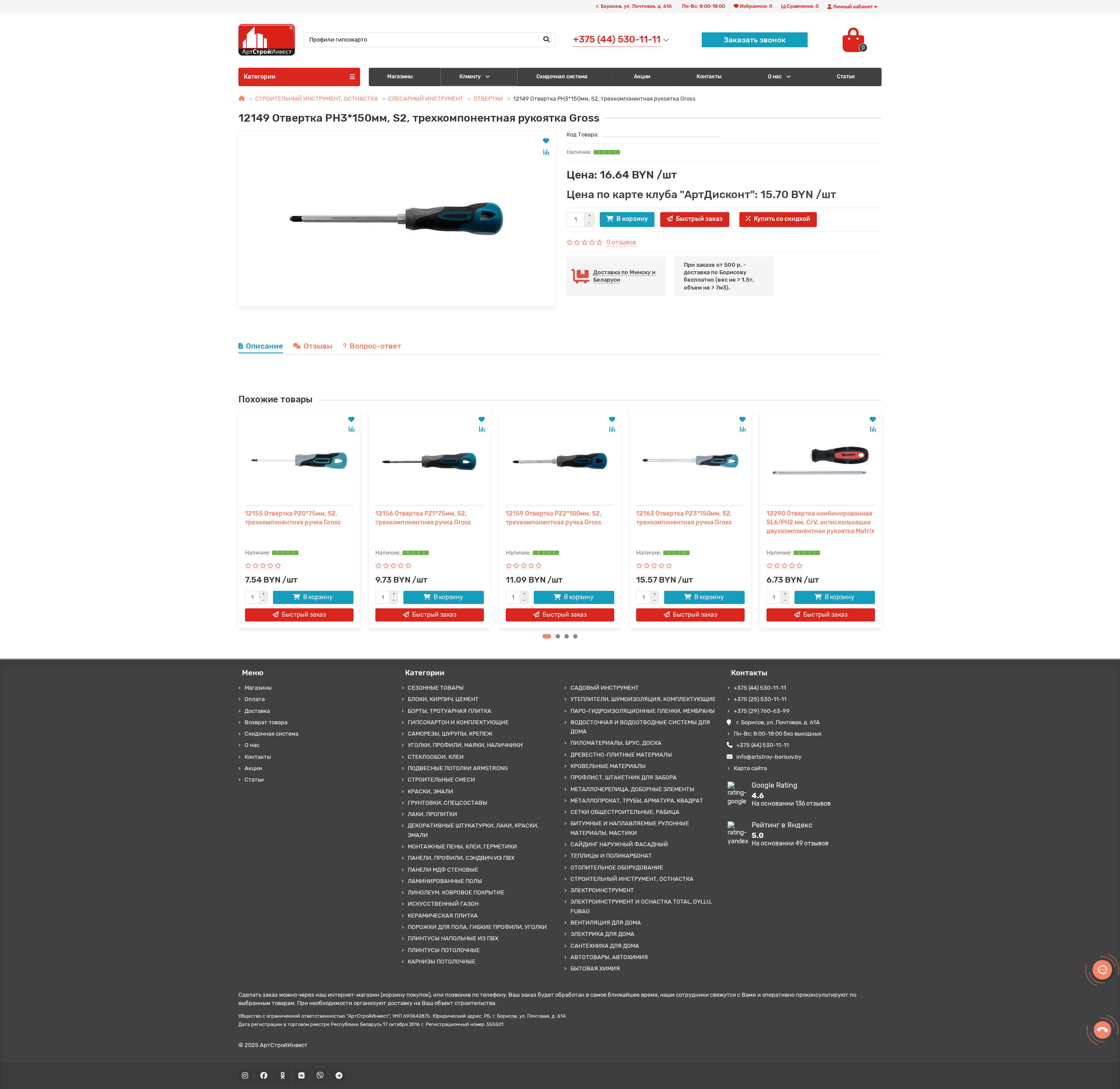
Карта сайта (750, 768)
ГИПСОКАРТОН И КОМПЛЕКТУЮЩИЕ (458, 722)
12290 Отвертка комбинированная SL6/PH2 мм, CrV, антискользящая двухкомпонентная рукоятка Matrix (820, 522)
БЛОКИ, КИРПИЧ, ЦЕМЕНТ (443, 699)
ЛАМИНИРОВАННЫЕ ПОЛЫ (445, 881)
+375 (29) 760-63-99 (762, 711)
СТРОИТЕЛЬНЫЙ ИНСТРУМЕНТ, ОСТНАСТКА (316, 98)
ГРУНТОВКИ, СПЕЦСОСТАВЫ (447, 802)
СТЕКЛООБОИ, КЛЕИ (436, 757)
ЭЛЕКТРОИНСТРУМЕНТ (602, 890)
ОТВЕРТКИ (488, 98)
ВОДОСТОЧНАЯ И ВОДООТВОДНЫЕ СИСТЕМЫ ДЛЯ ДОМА (640, 727)
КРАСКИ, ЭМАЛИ (430, 791)
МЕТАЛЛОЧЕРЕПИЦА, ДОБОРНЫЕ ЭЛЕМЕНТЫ (632, 789)
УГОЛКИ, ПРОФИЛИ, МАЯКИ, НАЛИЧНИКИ (465, 745)
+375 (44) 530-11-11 (760, 687)
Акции (642, 76)
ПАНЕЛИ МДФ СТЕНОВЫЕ (443, 869)
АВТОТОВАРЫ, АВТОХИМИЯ (609, 957)
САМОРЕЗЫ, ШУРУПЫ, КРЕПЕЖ (450, 733)
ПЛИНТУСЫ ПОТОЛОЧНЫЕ (444, 950)
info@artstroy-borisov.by (769, 757)
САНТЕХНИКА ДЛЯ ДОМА (604, 945)
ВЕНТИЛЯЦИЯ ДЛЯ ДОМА (605, 922)
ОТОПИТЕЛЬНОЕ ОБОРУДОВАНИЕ (616, 867)
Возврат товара (266, 722)
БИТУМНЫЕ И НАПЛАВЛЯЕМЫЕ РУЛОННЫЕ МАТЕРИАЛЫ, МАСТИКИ (629, 828)
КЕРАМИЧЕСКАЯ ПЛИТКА (443, 915)
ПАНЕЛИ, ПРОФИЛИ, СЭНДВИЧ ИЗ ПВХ (461, 858)
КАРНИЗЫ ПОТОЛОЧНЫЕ (442, 961)
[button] (546, 636)
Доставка (257, 711)
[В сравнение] (546, 152)
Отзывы (318, 346)
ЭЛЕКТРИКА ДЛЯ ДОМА (602, 934)
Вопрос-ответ (375, 346)
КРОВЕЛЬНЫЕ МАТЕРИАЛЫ (608, 766)
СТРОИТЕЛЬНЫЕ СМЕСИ (441, 779)
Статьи (254, 779)
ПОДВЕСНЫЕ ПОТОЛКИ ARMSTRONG (458, 768)
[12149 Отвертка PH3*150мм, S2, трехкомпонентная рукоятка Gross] (397, 218)
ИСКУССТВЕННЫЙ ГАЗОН (443, 904)
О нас (775, 76)
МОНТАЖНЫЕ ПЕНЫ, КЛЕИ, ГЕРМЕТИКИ (462, 846)
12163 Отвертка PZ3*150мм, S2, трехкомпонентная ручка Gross (684, 518)
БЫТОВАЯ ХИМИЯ (595, 968)
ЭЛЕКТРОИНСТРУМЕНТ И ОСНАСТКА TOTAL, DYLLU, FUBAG (641, 906)
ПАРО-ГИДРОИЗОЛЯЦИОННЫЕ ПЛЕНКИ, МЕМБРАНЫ (642, 711)
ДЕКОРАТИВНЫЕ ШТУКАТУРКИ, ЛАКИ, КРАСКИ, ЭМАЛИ (473, 830)
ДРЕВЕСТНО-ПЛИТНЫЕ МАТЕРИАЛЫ (621, 754)
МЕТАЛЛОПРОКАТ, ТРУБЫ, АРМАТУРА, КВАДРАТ (636, 800)
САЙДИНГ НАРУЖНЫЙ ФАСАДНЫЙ (619, 844)
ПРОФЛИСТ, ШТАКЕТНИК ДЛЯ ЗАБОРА (623, 777)
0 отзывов (621, 242)
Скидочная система (562, 76)
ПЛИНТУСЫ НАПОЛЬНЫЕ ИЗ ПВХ (453, 938)
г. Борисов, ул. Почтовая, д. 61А (778, 722)
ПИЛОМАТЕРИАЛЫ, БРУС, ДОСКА (616, 743)
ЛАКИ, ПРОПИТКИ (432, 814)
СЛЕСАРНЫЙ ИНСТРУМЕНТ (425, 98)
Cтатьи (845, 76)
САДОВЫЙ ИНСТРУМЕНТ (604, 687)
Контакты (708, 76)
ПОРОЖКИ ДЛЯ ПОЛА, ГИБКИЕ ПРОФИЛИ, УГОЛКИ (477, 927)
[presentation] (239, 519)
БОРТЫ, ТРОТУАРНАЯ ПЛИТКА (449, 711)
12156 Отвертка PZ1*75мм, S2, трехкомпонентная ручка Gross (423, 518)
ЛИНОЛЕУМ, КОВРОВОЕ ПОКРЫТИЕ (456, 892)
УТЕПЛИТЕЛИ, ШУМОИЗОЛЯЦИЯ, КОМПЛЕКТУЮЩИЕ (643, 699)
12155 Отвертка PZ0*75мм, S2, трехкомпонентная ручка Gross (292, 518)
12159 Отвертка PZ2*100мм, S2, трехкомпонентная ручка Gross (554, 518)
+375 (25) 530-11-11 (760, 699)
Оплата (255, 699)
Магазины (400, 76)
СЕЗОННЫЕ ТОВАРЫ (436, 687)
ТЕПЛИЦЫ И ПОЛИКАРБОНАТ (611, 855)
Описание (264, 346)
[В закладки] (546, 141)
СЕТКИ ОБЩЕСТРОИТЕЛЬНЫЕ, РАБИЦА (624, 812)
